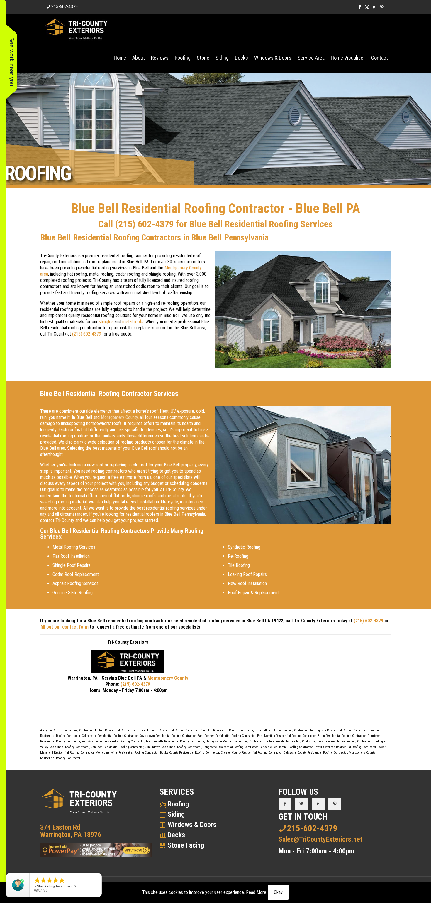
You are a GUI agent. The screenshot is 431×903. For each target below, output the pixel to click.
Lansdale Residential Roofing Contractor (286, 747)
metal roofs (132, 321)
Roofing (178, 804)
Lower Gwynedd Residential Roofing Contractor (345, 747)
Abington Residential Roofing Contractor (66, 730)
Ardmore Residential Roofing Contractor (173, 730)
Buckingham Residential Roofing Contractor (338, 730)
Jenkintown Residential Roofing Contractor (173, 747)
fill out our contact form (64, 627)
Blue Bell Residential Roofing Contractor (227, 730)
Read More (256, 892)
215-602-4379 (64, 6)
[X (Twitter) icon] (367, 7)
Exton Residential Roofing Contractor (342, 736)
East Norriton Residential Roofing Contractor (286, 736)
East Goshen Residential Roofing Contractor (226, 736)
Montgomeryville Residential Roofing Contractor (127, 752)
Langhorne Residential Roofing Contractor (230, 747)
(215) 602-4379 (144, 224)
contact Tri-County (57, 520)
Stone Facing (186, 845)
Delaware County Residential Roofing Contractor (315, 752)
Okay (278, 892)
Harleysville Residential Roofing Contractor (234, 741)
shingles (106, 321)
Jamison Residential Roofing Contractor (117, 747)
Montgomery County (119, 417)
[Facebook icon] (359, 7)
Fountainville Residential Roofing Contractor (175, 741)
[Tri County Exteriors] (76, 28)
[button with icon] (285, 804)
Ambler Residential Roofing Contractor (119, 730)
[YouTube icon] (374, 7)
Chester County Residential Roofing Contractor (251, 752)
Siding (176, 814)
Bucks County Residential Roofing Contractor (189, 752)
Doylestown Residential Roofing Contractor (167, 736)
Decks (176, 835)
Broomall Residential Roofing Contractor (281, 730)
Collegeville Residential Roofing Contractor (110, 736)
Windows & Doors (192, 825)
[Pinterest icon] (381, 7)
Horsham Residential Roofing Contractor (344, 741)
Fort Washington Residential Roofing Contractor (113, 741)
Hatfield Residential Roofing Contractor (289, 741)
